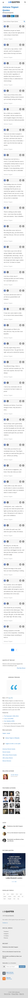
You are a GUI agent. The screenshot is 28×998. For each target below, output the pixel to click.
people (8, 733)
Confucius (14, 878)
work (19, 896)
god (21, 894)
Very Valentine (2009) (9, 721)
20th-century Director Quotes (10, 755)
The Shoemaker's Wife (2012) (11, 716)
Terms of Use (7, 994)
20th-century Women (8, 758)
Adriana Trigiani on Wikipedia (12, 738)
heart (5, 898)
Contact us (5, 922)
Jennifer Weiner (14, 774)
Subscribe (22, 966)
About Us (21, 994)
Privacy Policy (15, 994)
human (9, 896)
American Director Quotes (9, 749)
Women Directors (7, 760)
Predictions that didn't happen (15, 826)
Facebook (6, 931)
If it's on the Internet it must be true (16, 832)
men (14, 898)
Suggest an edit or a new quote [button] (12, 743)
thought (9, 898)
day (18, 898)
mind (14, 896)
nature (12, 894)
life (4, 894)
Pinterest (6, 938)
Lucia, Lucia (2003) (8, 718)
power (5, 896)
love (8, 894)
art (22, 896)
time (17, 894)
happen (4, 733)
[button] (24, 1)
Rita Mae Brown (21, 668)
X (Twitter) (6, 935)
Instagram (6, 933)
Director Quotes (6, 752)
